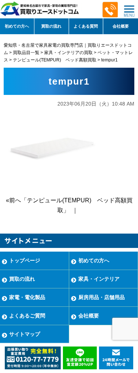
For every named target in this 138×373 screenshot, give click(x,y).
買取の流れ (51, 26)
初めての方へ (17, 26)
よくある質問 (86, 26)
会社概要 (121, 26)
